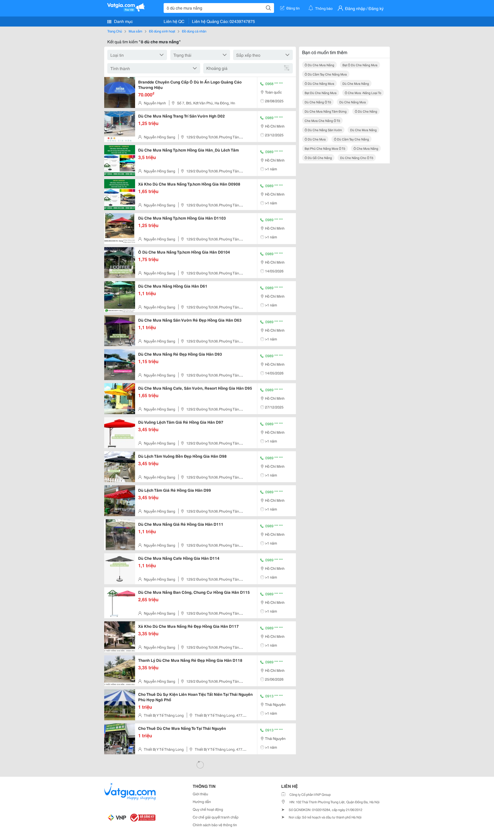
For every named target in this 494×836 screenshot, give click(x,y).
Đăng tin (293, 8)
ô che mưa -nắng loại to (363, 92)
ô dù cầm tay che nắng (351, 139)
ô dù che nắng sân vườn (323, 130)
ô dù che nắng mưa (319, 83)
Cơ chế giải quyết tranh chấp (216, 817)
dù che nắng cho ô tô (356, 157)
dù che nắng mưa (352, 102)
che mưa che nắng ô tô (322, 120)
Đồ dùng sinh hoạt (162, 31)
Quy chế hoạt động (208, 809)
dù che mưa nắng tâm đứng (326, 111)
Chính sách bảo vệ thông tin (215, 824)
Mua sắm (135, 31)
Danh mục (123, 21)
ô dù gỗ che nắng (318, 157)
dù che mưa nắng (355, 83)
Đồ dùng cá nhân (194, 31)
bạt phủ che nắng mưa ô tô (325, 148)
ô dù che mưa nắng (319, 65)
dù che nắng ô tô (318, 102)
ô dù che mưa (315, 139)
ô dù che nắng (366, 111)
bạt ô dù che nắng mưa (359, 65)
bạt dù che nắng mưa (321, 92)
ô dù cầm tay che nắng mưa (326, 74)
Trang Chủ (114, 31)
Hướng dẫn (202, 801)
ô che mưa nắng (366, 148)
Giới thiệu (200, 793)
